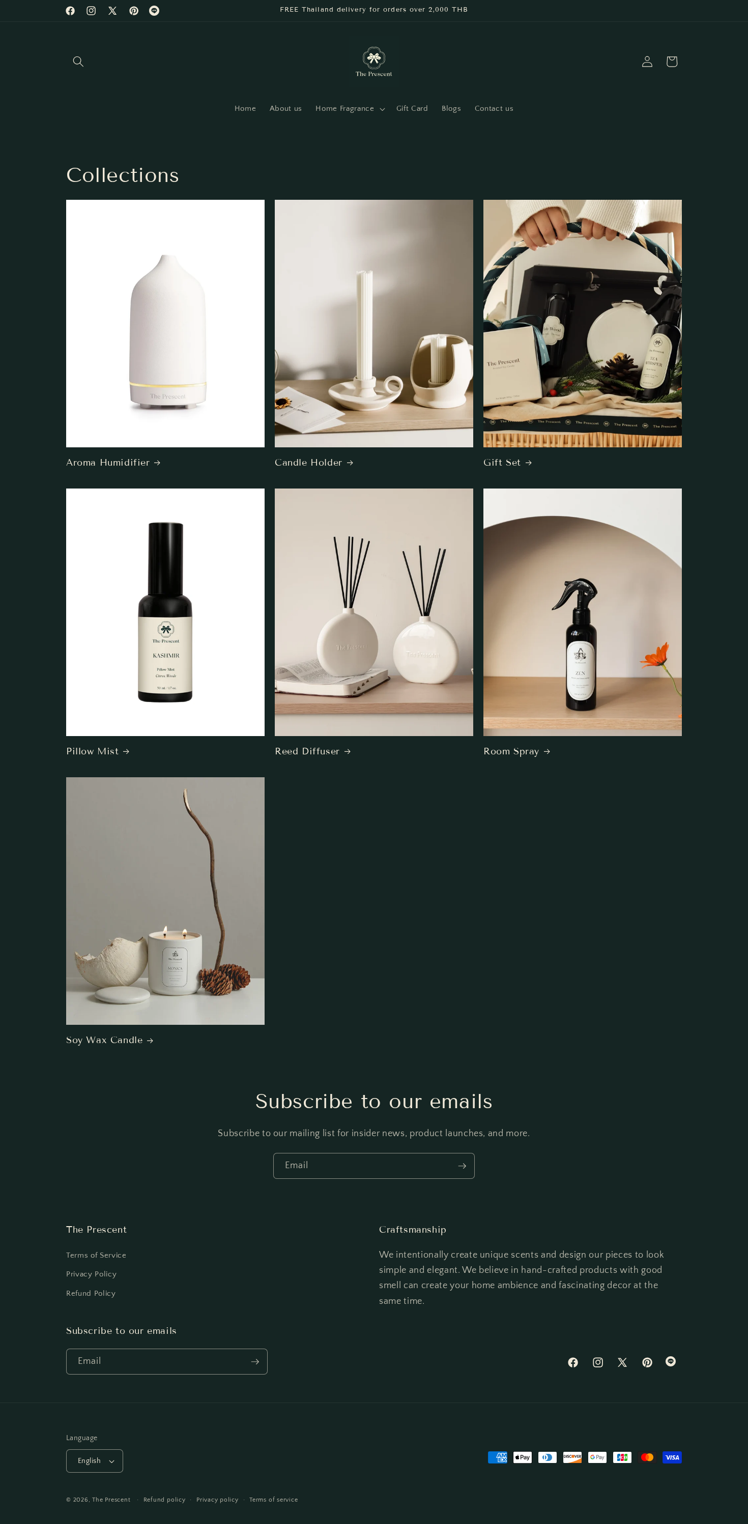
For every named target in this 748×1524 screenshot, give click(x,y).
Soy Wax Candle (104, 1040)
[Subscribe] (462, 1166)
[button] (78, 61)
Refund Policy (91, 1293)
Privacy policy (217, 1500)
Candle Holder (308, 462)
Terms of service (273, 1500)
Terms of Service (96, 1255)
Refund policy (164, 1500)
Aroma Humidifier (108, 462)
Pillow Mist (92, 751)
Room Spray (511, 751)
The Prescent (111, 1500)
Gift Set (502, 462)
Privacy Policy (91, 1274)
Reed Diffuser (307, 751)
